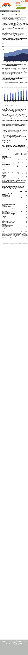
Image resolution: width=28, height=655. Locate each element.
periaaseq (13, 11)
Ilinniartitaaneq (21, 8)
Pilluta (18, 3)
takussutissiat (4, 11)
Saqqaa (18, 5)
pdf (19, 11)
